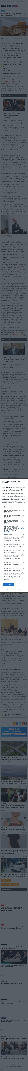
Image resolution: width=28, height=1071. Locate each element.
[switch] (22, 510)
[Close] (25, 481)
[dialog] (14, 535)
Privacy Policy (22, 589)
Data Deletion (6, 589)
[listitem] (14, 507)
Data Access (14, 589)
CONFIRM (8, 584)
